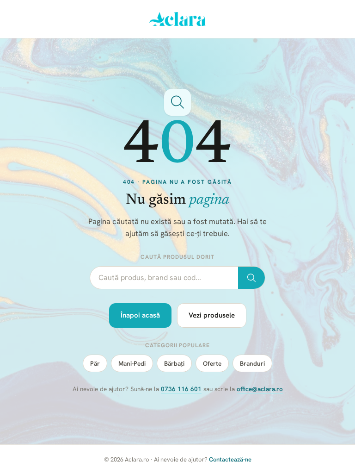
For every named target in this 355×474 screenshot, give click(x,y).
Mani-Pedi (132, 363)
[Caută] (251, 278)
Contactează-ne (230, 459)
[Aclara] (177, 19)
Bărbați (174, 363)
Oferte (212, 363)
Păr (95, 363)
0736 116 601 (181, 389)
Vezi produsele (212, 315)
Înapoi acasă (140, 315)
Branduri (252, 363)
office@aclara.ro (260, 389)
